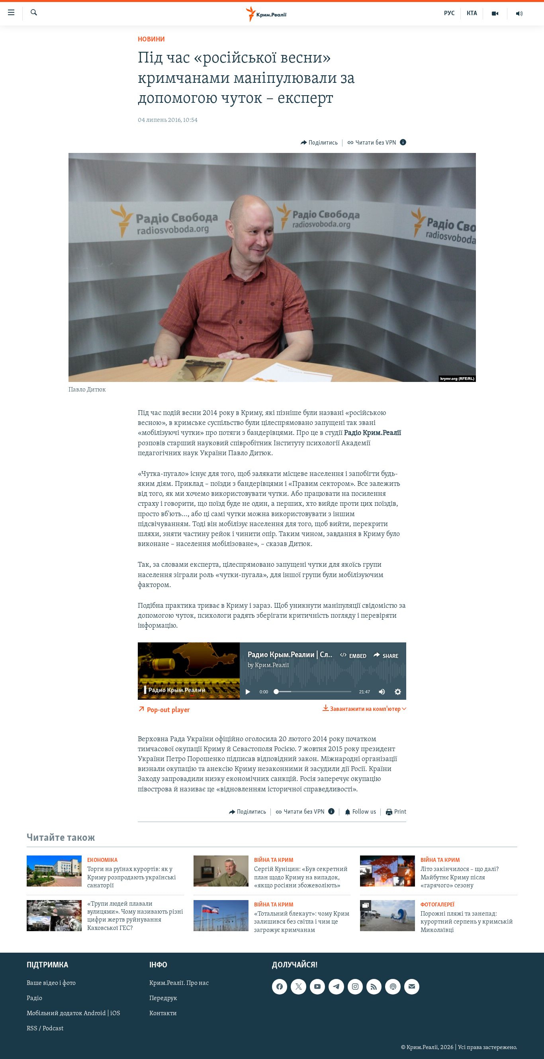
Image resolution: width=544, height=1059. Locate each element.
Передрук (163, 998)
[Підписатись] (411, 986)
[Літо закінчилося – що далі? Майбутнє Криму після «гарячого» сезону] (387, 871)
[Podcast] (392, 986)
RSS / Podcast (45, 1029)
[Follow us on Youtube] (317, 986)
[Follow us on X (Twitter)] (298, 986)
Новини (151, 39)
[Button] (319, 143)
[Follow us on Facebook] (279, 986)
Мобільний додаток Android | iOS (73, 1013)
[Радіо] (519, 13)
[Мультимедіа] (495, 13)
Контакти (163, 1013)
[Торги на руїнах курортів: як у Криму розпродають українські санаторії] (54, 871)
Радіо (34, 998)
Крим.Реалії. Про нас (179, 983)
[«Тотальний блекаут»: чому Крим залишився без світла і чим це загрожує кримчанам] (221, 915)
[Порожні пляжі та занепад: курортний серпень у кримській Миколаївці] (387, 915)
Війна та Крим (274, 860)
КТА (472, 13)
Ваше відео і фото (51, 983)
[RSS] (374, 986)
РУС (449, 13)
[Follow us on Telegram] (336, 986)
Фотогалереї (437, 905)
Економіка (102, 860)
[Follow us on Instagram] (355, 986)
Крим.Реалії (272, 665)
